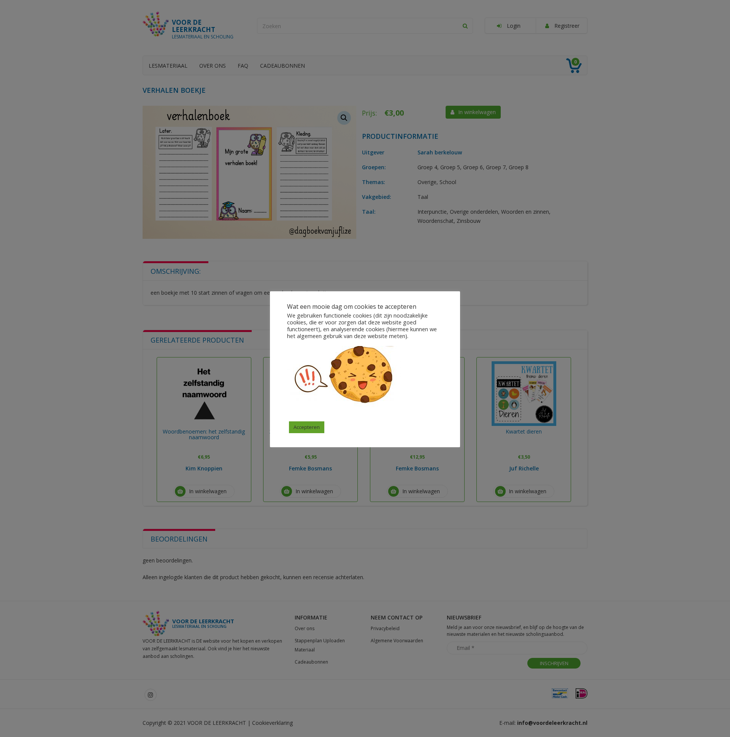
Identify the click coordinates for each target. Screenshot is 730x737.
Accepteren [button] (307, 427)
